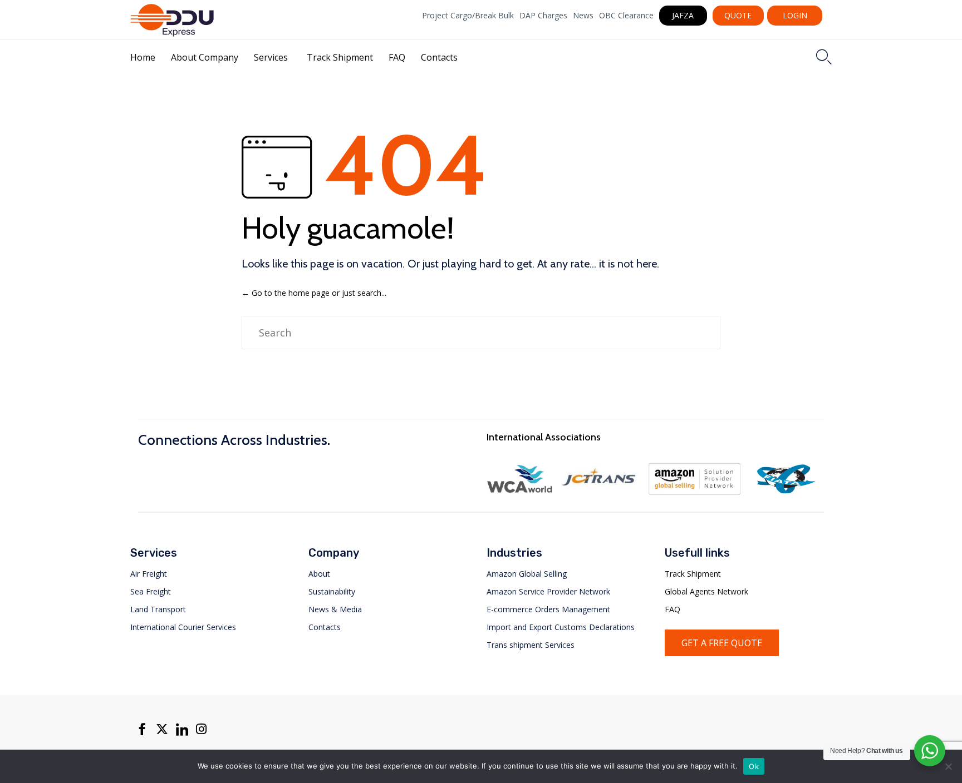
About (319, 573)
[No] (948, 766)
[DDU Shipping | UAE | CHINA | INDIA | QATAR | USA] (172, 20)
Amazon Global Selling (527, 573)
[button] (683, 16)
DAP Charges (543, 15)
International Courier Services (183, 627)
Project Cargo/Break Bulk (468, 15)
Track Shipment (340, 57)
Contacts (439, 57)
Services (271, 57)
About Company (204, 57)
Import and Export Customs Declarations (561, 627)
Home (142, 57)
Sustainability (331, 591)
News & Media (335, 609)
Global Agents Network (706, 591)
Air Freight (148, 573)
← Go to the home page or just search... (314, 293)
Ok (754, 766)
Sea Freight (150, 591)
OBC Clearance (626, 15)
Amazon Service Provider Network (548, 591)
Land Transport (158, 609)
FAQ (397, 57)
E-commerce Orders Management (548, 609)
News (583, 15)
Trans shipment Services (531, 645)
